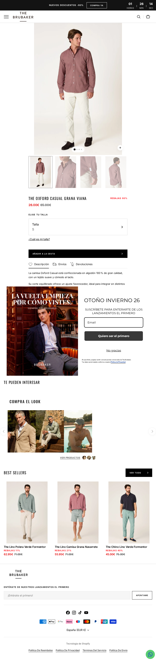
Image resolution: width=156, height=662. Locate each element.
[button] (139, 17)
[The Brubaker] (22, 16)
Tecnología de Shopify (78, 643)
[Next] (152, 431)
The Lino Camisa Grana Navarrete (76, 546)
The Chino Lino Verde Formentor (126, 546)
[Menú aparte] (7, 17)
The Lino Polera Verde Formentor (25, 546)
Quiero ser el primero (113, 336)
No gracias (113, 350)
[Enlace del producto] (27, 522)
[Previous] (4, 431)
